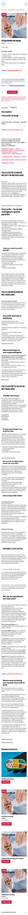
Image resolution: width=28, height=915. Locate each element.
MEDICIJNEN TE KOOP (10, 912)
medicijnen (22, 85)
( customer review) (9, 43)
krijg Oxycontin (19, 96)
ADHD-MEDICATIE (17, 153)
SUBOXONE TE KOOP (7, 160)
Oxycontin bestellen (14, 97)
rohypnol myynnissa (7, 742)
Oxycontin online (7, 99)
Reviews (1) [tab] (13, 107)
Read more (6, 782)
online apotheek (13, 85)
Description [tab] (4, 107)
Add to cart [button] (6, 823)
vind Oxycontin (7, 100)
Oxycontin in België (7, 98)
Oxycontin (8, 97)
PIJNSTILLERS (6, 153)
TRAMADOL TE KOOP (7, 163)
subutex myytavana (6, 739)
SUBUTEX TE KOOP (20, 160)
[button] (24, 15)
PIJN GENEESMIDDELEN (10, 9)
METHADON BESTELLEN (9, 152)
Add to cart (12, 92)
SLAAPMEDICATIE (6, 156)
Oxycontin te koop (14, 99)
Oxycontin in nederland (16, 98)
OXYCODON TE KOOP (7, 149)
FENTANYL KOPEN (18, 150)
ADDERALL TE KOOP (20, 156)
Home (2, 9)
